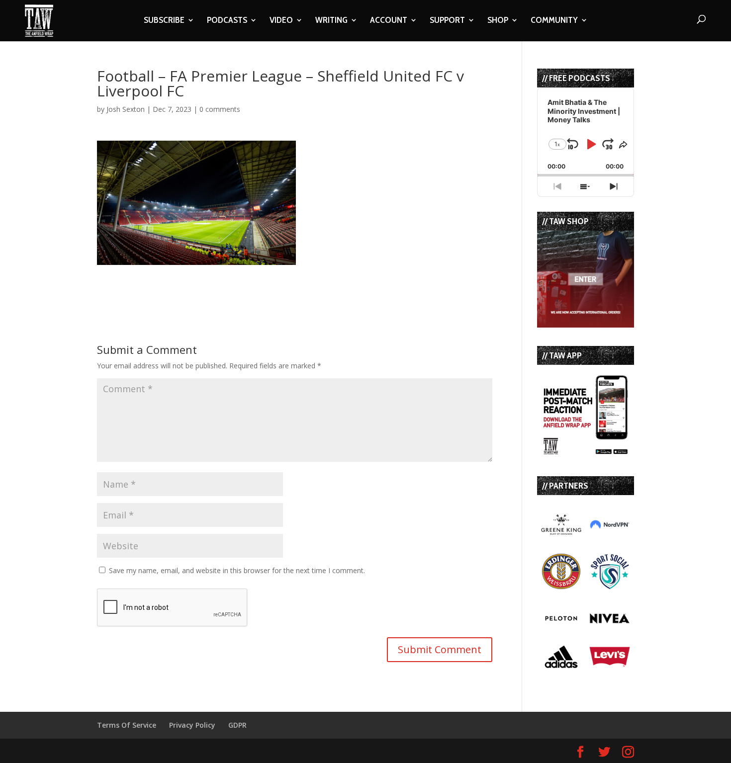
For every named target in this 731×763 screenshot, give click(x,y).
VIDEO (281, 20)
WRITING (331, 20)
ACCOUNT (388, 20)
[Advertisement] (213, 280)
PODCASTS (227, 20)
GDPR (237, 725)
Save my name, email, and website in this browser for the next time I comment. (237, 570)
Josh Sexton (125, 109)
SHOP (497, 20)
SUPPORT (447, 20)
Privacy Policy (192, 725)
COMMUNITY (554, 20)
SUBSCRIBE (164, 20)
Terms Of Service (126, 725)
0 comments (219, 109)
